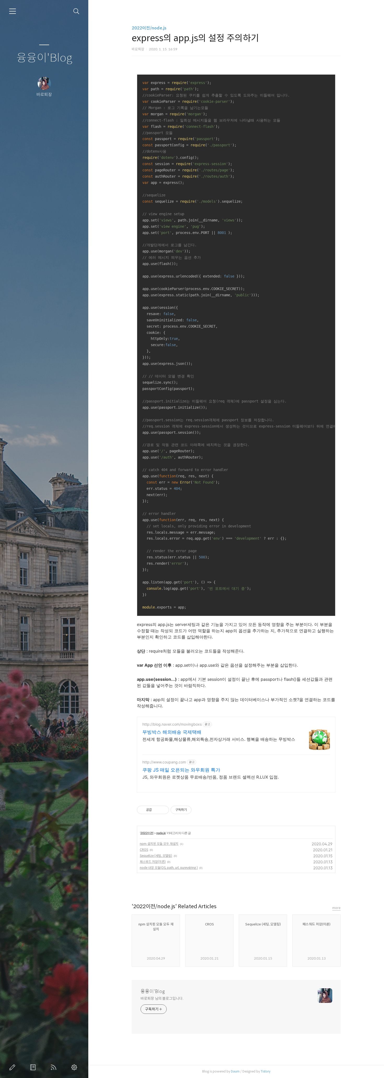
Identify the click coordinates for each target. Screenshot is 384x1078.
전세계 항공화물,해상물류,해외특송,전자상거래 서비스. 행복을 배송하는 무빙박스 (218, 739)
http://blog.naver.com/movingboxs (172, 724)
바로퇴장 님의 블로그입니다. (162, 998)
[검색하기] (76, 11)
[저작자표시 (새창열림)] (193, 810)
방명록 (34, 1067)
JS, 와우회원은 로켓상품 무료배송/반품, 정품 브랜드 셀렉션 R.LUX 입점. (210, 777)
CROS (144, 850)
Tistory (265, 1071)
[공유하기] (156, 810)
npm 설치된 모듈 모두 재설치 (159, 844)
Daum (235, 1071)
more (336, 908)
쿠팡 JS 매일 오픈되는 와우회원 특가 (181, 770)
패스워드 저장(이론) (153, 862)
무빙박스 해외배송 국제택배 (171, 732)
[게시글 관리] (163, 810)
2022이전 (146, 833)
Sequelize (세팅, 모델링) (156, 856)
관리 (75, 1067)
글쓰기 (13, 1067)
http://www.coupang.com (164, 762)
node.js (161, 833)
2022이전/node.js (149, 28)
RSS (54, 1067)
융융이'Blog (44, 58)
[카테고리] (12, 11)
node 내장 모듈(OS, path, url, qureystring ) (169, 868)
